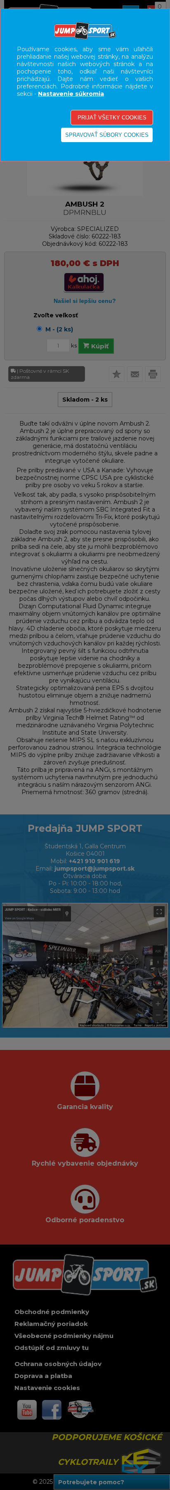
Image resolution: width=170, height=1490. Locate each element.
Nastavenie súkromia (71, 94)
